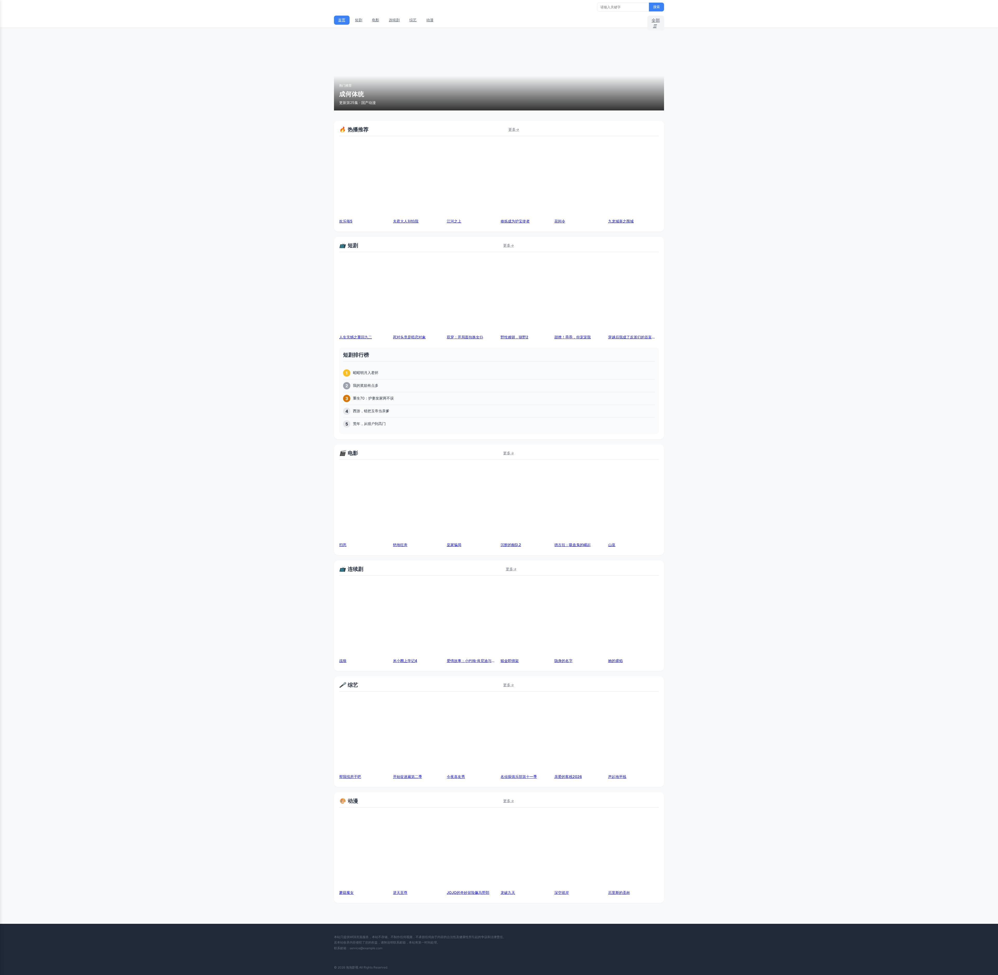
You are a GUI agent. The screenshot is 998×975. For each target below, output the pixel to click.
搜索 (656, 7)
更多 (513, 129)
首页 (341, 20)
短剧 (358, 20)
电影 (375, 20)
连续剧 (394, 20)
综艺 (413, 20)
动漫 (430, 20)
